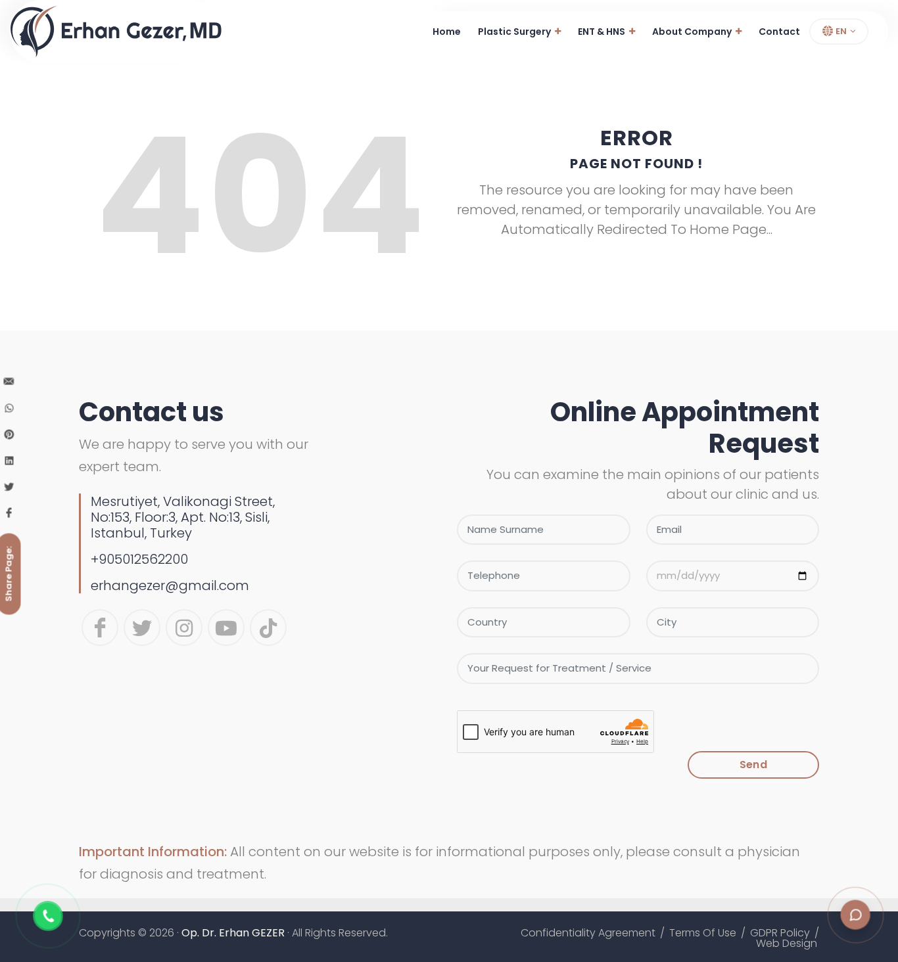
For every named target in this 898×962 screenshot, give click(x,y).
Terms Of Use (702, 933)
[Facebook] (100, 627)
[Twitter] (142, 627)
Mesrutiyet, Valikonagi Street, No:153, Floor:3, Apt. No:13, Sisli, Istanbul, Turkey (183, 517)
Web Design (786, 943)
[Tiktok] (268, 627)
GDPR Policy (780, 933)
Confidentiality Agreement (588, 933)
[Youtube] (226, 627)
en (840, 31)
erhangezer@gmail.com (170, 585)
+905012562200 (139, 559)
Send (753, 764)
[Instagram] (184, 627)
